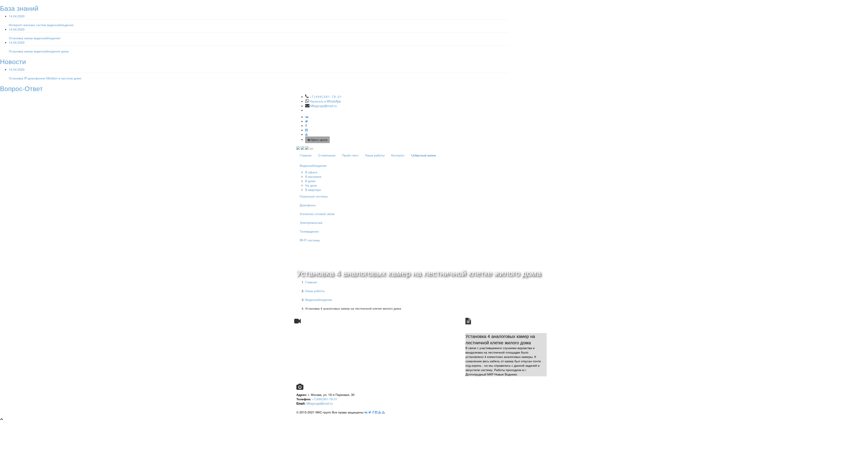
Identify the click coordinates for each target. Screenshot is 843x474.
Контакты (397, 155)
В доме (310, 181)
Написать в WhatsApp (325, 101)
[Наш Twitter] (306, 121)
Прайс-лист (350, 155)
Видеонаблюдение (313, 165)
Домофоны (308, 205)
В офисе (311, 172)
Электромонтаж (311, 222)
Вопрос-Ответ (21, 88)
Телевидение (309, 231)
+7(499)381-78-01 (326, 96)
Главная (306, 155)
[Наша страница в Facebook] (306, 125)
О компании (326, 155)
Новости (13, 61)
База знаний (19, 8)
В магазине (313, 176)
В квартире (313, 189)
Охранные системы (314, 196)
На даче (311, 185)
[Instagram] (306, 130)
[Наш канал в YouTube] (306, 134)
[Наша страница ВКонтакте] (306, 117)
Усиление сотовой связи (317, 214)
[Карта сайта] (383, 412)
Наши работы (375, 155)
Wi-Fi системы (310, 240)
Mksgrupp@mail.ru (323, 106)
